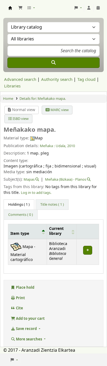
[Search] (53, 62)
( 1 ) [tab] (19, 204)
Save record (26, 328)
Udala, (61, 145)
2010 (71, 145)
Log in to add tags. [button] (36, 192)
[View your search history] (98, 8)
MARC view (59, 109)
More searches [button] (29, 339)
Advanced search (20, 79)
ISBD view (20, 118)
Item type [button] (19, 233)
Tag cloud (86, 79)
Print (20, 298)
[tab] (52, 204)
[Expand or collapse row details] (87, 252)
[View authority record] (37, 179)
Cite (19, 308)
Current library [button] (56, 231)
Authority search (56, 79)
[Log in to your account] (89, 8)
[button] (20, 8)
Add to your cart (30, 318)
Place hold (24, 287)
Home (8, 98)
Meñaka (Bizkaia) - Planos (65, 179)
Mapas (29, 179)
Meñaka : (47, 145)
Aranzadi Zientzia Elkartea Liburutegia (10, 8)
